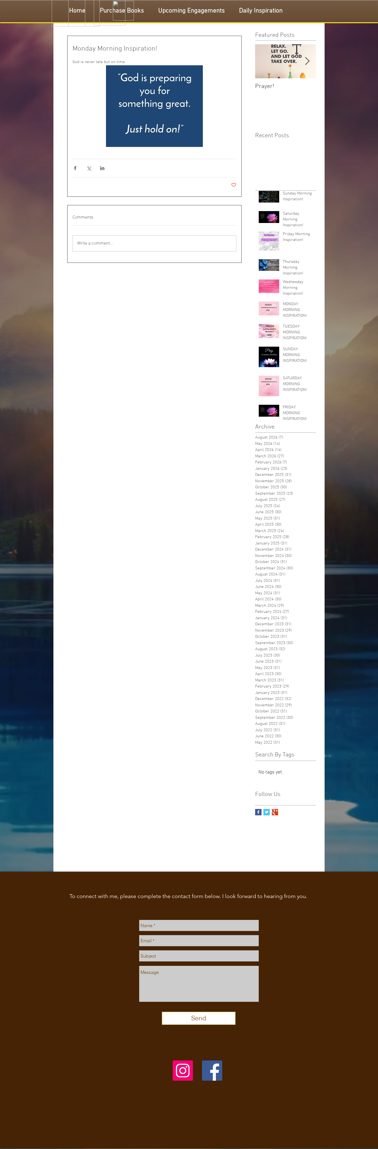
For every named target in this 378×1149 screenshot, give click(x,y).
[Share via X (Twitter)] (88, 168)
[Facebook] (212, 1070)
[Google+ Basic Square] (275, 812)
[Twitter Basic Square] (266, 812)
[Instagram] (183, 1070)
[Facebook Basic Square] (258, 812)
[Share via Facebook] (75, 168)
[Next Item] (307, 61)
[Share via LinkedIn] (102, 168)
